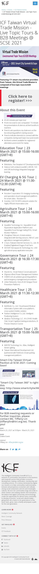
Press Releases (7, 520)
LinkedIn (6, 546)
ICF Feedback (6, 531)
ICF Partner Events (21, 10)
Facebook (6, 539)
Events (10, 10)
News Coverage (7, 516)
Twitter (5, 543)
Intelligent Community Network (12, 513)
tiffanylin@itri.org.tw (16, 442)
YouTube (6, 549)
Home (4, 10)
